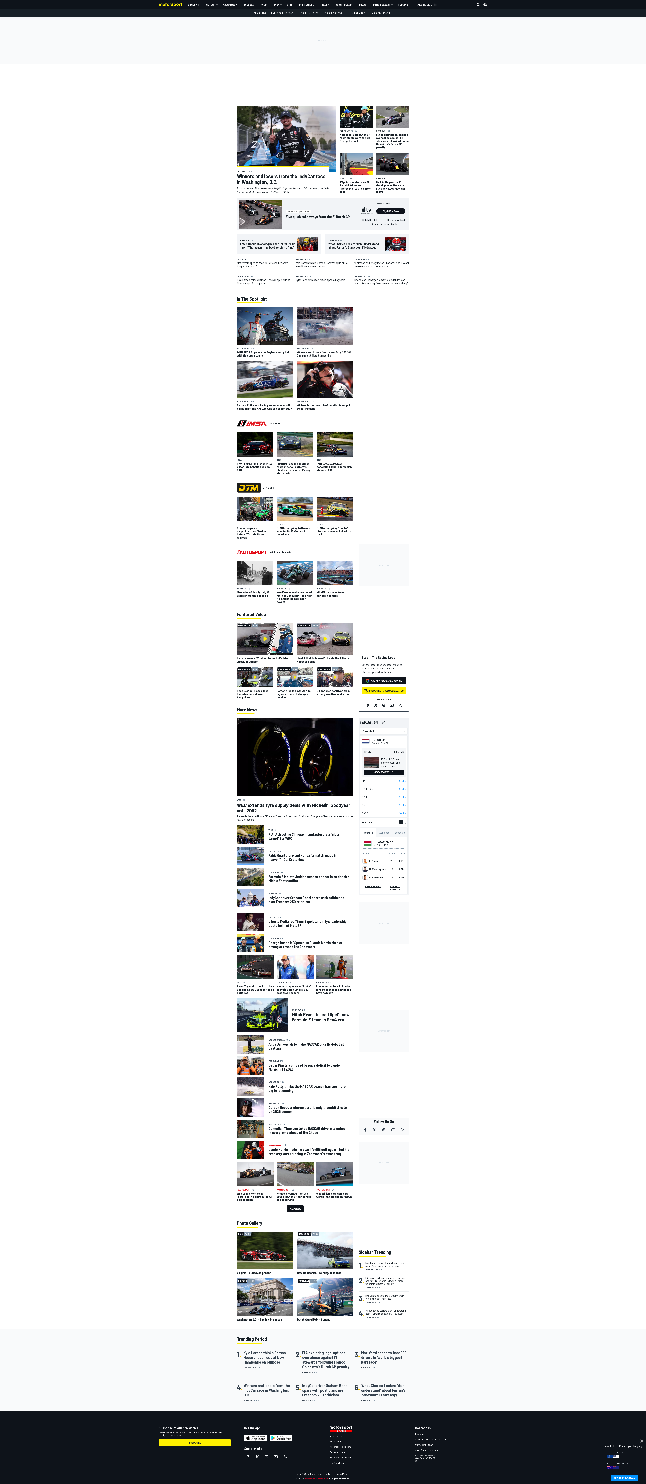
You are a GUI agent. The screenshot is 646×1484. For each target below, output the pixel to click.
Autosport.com (337, 1452)
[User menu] (485, 4)
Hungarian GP (383, 842)
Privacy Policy (341, 1473)
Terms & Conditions (305, 1473)
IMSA (276, 4)
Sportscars (344, 4)
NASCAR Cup (230, 4)
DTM (289, 4)
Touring (403, 4)
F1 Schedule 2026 (309, 13)
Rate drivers (373, 886)
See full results (395, 888)
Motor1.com (336, 1441)
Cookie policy (324, 1473)
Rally (325, 4)
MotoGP (210, 4)
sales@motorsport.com (427, 1450)
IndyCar (249, 4)
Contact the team (424, 1444)
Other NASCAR (381, 4)
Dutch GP (378, 739)
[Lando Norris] (365, 861)
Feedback (420, 1433)
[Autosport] (252, 552)
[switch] (402, 822)
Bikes (362, 4)
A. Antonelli (376, 877)
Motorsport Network (316, 1478)
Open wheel (306, 4)
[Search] (478, 4)
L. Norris (374, 860)
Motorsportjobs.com (340, 1446)
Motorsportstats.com (341, 1457)
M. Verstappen (377, 869)
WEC (264, 4)
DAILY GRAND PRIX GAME (282, 13)
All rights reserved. (339, 1478)
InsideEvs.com (337, 1435)
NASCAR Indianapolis (381, 13)
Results (402, 781)
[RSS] (400, 705)
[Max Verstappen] (365, 869)
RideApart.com (337, 1462)
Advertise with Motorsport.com (431, 1439)
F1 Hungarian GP (356, 13)
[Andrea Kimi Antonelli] (365, 877)
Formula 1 (192, 4)
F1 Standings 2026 (333, 13)
